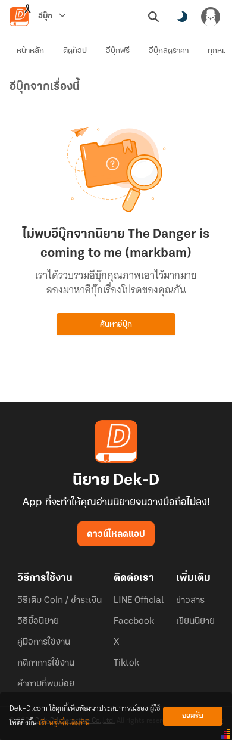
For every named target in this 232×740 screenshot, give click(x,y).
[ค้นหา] (153, 17)
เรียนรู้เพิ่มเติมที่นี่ (64, 723)
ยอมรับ (192, 716)
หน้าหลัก (30, 50)
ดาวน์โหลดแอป (116, 534)
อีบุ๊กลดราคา (169, 50)
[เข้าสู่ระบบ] (210, 17)
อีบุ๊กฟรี (118, 50)
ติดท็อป (75, 50)
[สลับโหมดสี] (182, 17)
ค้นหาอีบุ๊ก (116, 324)
